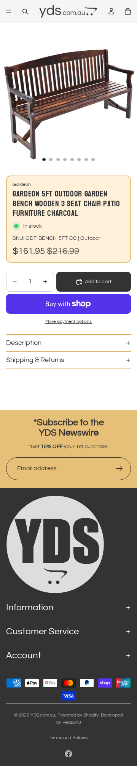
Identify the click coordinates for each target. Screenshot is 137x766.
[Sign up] (119, 469)
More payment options (68, 321)
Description (23, 342)
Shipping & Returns (35, 360)
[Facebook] (68, 753)
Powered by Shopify (78, 715)
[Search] (25, 11)
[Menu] (9, 11)
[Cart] (127, 11)
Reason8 (71, 722)
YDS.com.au (42, 715)
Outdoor (90, 238)
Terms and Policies (68, 737)
